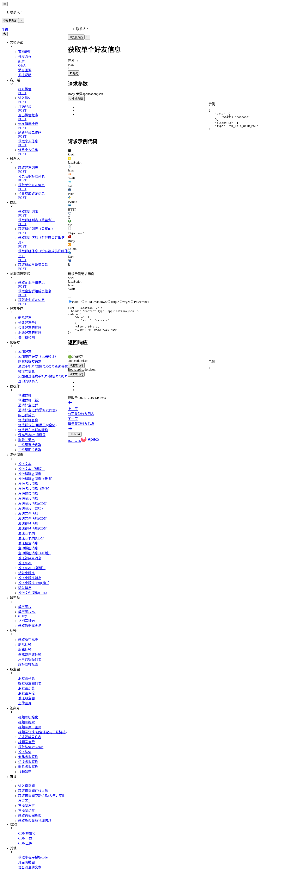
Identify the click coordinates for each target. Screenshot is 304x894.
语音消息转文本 (29, 867)
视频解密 (24, 772)
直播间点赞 (26, 810)
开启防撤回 (26, 862)
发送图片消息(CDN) (32, 503)
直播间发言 (26, 805)
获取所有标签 (28, 639)
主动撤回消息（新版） (34, 553)
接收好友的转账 (29, 327)
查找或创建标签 (29, 654)
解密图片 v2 (27, 612)
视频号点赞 (26, 742)
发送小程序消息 (29, 578)
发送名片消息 (28, 484)
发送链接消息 (28, 493)
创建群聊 (24, 395)
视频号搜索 (26, 722)
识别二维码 (26, 620)
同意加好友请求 (29, 361)
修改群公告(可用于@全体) (37, 425)
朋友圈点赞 (26, 688)
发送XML (25, 563)
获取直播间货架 (29, 815)
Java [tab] (71, 285)
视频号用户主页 (29, 727)
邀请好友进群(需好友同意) (37, 410)
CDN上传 (25, 843)
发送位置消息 (28, 543)
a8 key (22, 616)
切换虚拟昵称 (28, 762)
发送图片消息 (28, 498)
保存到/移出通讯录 (31, 435)
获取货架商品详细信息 (34, 820)
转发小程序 (26, 573)
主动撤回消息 (28, 548)
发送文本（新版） (31, 469)
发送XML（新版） (31, 568)
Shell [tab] (71, 278)
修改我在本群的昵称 (33, 430)
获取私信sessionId (30, 747)
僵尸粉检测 (26, 337)
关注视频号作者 (29, 737)
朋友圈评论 (26, 693)
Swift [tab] (71, 289)
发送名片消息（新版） (34, 488)
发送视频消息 (28, 523)
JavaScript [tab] (74, 281)
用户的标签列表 (29, 659)
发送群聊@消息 (29, 474)
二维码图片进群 (29, 450)
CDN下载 (25, 838)
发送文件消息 (28, 513)
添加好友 (24, 351)
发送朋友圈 (26, 698)
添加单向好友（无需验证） (38, 356)
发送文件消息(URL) (32, 593)
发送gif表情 (26, 533)
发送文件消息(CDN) (32, 518)
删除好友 (24, 317)
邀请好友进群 (28, 405)
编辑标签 (24, 649)
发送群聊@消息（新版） (36, 479)
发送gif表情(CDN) (31, 538)
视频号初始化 (28, 717)
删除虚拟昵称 (28, 767)
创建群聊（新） (29, 400)
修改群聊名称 (28, 420)
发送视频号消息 (29, 558)
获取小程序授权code (33, 857)
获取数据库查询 (29, 625)
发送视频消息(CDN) (32, 528)
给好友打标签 (28, 664)
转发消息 (24, 588)
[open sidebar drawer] (5, 4)
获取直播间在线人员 (33, 791)
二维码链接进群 (29, 445)
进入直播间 (26, 786)
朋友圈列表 (26, 678)
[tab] (185, 153)
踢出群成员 (26, 415)
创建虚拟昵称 (28, 757)
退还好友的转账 (29, 332)
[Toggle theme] (5, 34)
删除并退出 (26, 440)
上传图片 (24, 703)
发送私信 (24, 752)
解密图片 (24, 607)
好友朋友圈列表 (29, 683)
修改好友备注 (28, 322)
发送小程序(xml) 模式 (33, 583)
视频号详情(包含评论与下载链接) (42, 732)
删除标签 (24, 644)
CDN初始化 (26, 833)
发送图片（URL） (31, 508)
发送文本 (24, 464)
